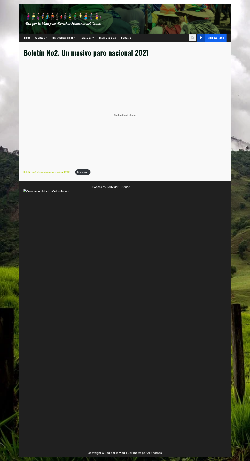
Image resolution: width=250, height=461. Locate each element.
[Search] (192, 37)
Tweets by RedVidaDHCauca (111, 187)
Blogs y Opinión (107, 38)
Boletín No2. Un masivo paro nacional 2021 (46, 172)
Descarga (82, 172)
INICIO (26, 38)
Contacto (126, 38)
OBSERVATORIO (216, 38)
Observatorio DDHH (62, 38)
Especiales (85, 38)
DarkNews (134, 453)
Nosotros (40, 38)
